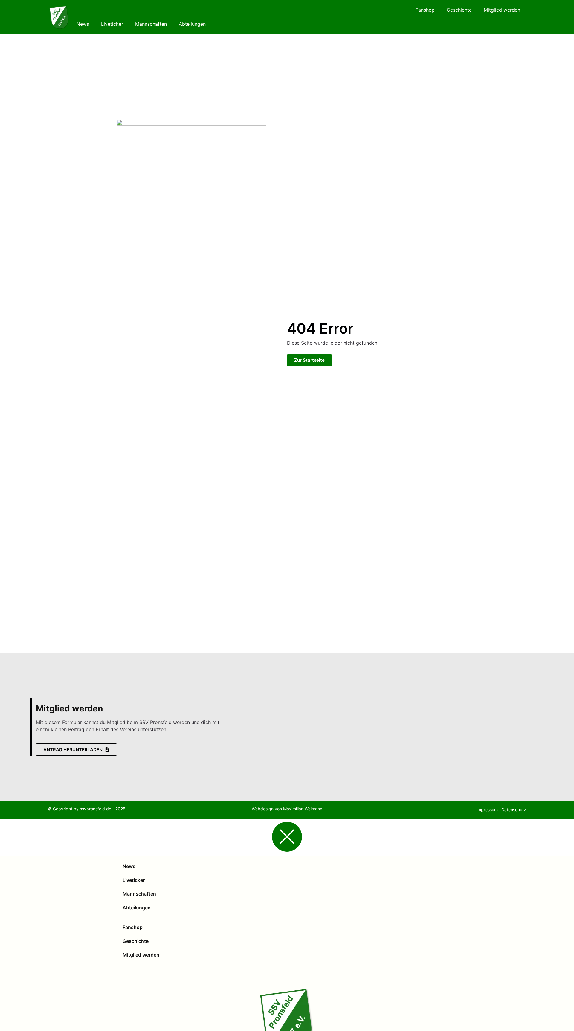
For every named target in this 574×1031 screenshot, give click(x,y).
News (83, 24)
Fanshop (425, 10)
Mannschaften (151, 24)
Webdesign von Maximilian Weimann (287, 808)
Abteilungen (192, 24)
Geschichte (459, 10)
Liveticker (112, 24)
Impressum (487, 809)
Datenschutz (513, 809)
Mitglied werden (502, 10)
